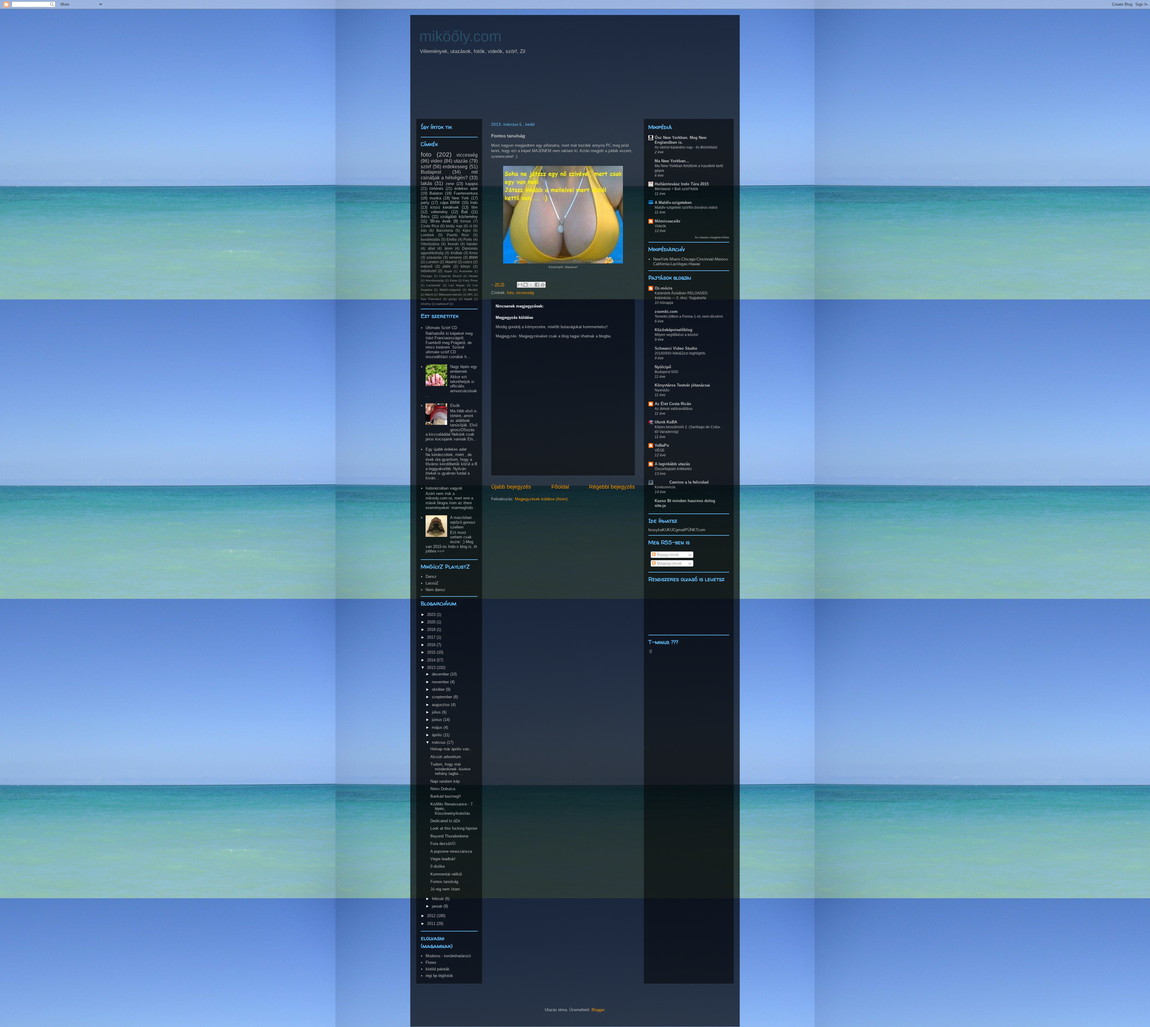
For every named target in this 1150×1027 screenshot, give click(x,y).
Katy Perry (470, 280)
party (425, 202)
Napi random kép (445, 781)
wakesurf (442, 303)
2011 (432, 923)
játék (446, 266)
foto (510, 292)
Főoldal (560, 487)
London (432, 262)
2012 (432, 916)
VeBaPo (662, 445)
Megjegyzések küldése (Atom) (541, 499)
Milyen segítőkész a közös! (676, 335)
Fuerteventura (466, 193)
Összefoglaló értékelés (673, 469)
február (438, 898)
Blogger (597, 1010)
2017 (432, 637)
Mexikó (473, 289)
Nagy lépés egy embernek (463, 369)
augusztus (441, 704)
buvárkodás (430, 239)
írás (424, 230)
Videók (660, 226)
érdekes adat (466, 188)
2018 (432, 629)
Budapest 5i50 (666, 372)
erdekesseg (455, 166)
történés (436, 188)
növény (426, 303)
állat (431, 248)
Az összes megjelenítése (712, 237)
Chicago (426, 276)
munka (435, 198)
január (438, 906)
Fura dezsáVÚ (442, 843)
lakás (426, 183)
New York (460, 198)
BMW (473, 257)
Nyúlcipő (663, 367)
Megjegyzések (669, 563)
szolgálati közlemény (459, 216)
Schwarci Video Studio (676, 348)
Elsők (455, 405)
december (441, 674)
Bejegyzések (667, 554)
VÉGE (660, 450)
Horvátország (435, 280)
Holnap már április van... (451, 749)
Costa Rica (430, 226)
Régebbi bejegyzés (612, 487)
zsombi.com (666, 311)
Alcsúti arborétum (445, 757)
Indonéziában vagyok (444, 488)
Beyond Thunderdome (449, 836)
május (438, 727)
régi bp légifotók (439, 975)
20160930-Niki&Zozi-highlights (680, 353)
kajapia (471, 183)
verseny (455, 257)
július (437, 712)
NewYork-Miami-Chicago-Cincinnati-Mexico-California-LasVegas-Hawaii (691, 261)
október (439, 689)
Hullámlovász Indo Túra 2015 (682, 184)
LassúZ (432, 583)
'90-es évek (440, 221)
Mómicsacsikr (667, 221)
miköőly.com (460, 36)
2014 (432, 660)
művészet (428, 271)
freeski (453, 244)
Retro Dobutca (442, 789)
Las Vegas (456, 285)
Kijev (467, 230)
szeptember (442, 697)
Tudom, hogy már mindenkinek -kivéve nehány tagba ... (450, 769)
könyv (465, 266)
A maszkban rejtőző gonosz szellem (463, 522)
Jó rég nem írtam (445, 889)
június (437, 719)
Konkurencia (665, 487)
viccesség (525, 292)
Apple (448, 271)
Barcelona (444, 230)
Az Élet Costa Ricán (673, 404)
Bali (464, 212)
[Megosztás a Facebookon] (537, 285)
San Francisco (431, 299)
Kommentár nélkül (446, 874)
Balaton (436, 193)
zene (450, 183)
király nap (454, 226)
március (439, 742)
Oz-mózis (663, 288)
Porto (467, 239)
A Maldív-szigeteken (673, 202)
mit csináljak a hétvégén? (449, 174)
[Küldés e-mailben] (520, 285)
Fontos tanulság (444, 881)
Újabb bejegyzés (511, 487)
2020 (432, 622)
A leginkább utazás (672, 464)
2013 (432, 667)
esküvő (426, 266)
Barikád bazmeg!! (445, 796)
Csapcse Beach (450, 276)
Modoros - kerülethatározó (448, 956)
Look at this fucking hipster (453, 828)
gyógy (453, 299)
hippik (468, 299)
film (474, 207)
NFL (470, 294)
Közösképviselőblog (673, 330)
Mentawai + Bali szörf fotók (676, 189)
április (437, 735)
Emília (452, 239)
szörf (426, 166)
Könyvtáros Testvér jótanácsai (682, 385)
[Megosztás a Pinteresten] (543, 285)
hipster (472, 244)
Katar (453, 280)
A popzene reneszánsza (451, 851)
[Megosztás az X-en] (531, 285)
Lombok (427, 235)
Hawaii (473, 276)
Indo (474, 202)
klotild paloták (438, 969)
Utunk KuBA (666, 422)
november (441, 682)
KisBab (456, 253)
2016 (432, 645)
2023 (432, 614)
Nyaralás (662, 390)
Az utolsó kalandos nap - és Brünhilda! (686, 147)
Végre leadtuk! (443, 859)
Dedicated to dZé (445, 821)
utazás (461, 160)
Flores (431, 962)
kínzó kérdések (444, 207)
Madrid (451, 262)
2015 (432, 652)
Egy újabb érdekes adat (446, 449)
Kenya (465, 221)
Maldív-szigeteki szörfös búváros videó (686, 207)
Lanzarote (433, 285)
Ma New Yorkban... (672, 161)
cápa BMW (450, 202)
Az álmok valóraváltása (673, 409)
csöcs (467, 262)
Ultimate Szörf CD (441, 327)
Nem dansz (435, 589)
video (436, 160)
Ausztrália (466, 271)
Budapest (431, 172)
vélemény (439, 212)
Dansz (431, 576)
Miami (429, 294)
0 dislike (437, 866)
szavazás (434, 257)
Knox (473, 253)
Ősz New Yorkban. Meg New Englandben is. (680, 140)
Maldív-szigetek (450, 289)
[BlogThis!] (526, 285)
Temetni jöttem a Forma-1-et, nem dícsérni (689, 316)
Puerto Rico (458, 235)
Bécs (425, 216)
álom (448, 248)
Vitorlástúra (430, 244)
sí (470, 226)
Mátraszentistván (450, 294)
